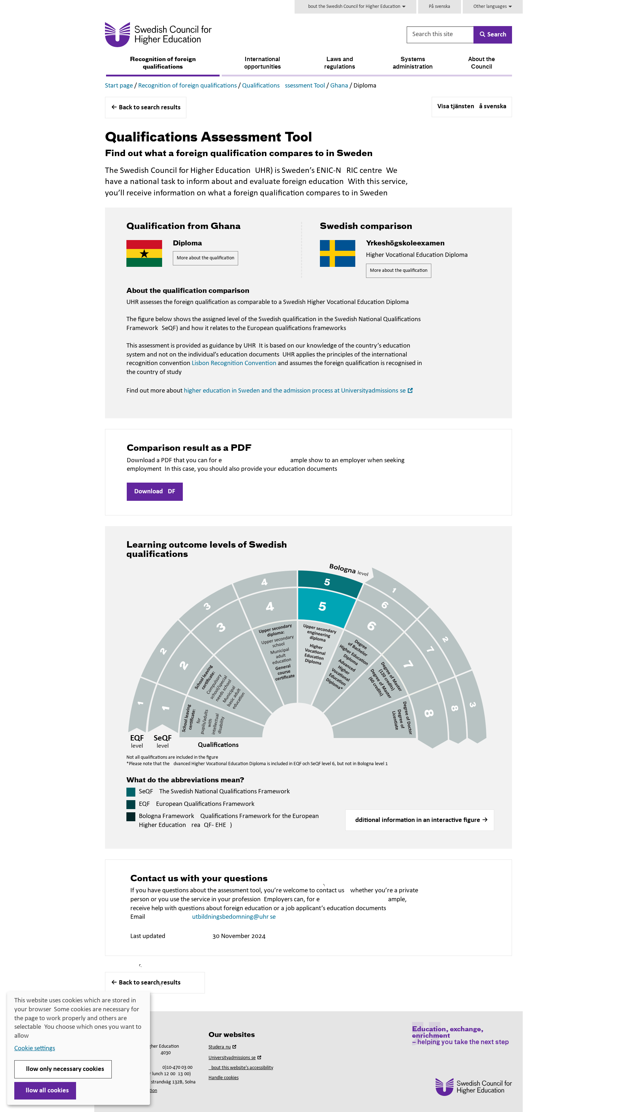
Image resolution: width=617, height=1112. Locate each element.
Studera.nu (223, 1047)
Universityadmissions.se (236, 1058)
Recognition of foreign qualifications (163, 63)
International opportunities (262, 63)
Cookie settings (34, 1048)
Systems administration (413, 63)
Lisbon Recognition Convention (234, 363)
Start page (119, 86)
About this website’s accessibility (241, 1068)
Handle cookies (224, 1078)
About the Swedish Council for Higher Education (353, 6)
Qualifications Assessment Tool (283, 86)
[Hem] (228, 34)
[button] (419, 820)
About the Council (481, 63)
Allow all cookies (45, 1090)
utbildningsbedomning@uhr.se (234, 917)
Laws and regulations (339, 63)
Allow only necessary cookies (63, 1069)
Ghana (339, 86)
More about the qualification (205, 258)
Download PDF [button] (154, 491)
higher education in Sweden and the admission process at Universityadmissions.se (299, 391)
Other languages (490, 6)
